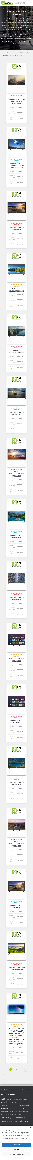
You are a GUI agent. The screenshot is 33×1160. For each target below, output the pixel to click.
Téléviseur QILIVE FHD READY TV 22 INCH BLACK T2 (16, 165)
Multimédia (9, 52)
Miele (16, 1112)
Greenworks (14, 1105)
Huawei (4, 1108)
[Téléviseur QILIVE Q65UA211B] (16, 390)
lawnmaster (19, 1108)
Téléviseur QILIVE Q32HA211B (16, 845)
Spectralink (27, 1117)
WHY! (12, 1121)
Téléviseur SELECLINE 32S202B (16, 351)
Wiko (15, 1121)
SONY (23, 1118)
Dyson (13, 1102)
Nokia (20, 1112)
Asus (11, 1099)
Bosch (4, 1102)
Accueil (4, 52)
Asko (8, 1099)
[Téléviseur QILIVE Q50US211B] (16, 575)
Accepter (16, 1145)
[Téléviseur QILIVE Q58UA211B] (16, 452)
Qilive (16, 1114)
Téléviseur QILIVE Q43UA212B (16, 722)
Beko (18, 1099)
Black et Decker (23, 1099)
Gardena (4, 1106)
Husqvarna (11, 1108)
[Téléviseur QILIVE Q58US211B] (16, 514)
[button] (30, 1128)
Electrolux (17, 1102)
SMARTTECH (19, 1117)
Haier (18, 1105)
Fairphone (28, 1102)
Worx (19, 1121)
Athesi (15, 1099)
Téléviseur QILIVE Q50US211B (16, 598)
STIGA (8, 1121)
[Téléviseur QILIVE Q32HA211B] (16, 822)
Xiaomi (24, 1121)
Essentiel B (23, 1102)
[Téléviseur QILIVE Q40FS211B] (16, 205)
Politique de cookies (10, 1157)
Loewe (26, 1108)
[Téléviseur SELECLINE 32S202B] (16, 329)
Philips (12, 1114)
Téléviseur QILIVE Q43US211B (16, 783)
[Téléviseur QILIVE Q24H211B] (16, 884)
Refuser (16, 1149)
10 (25, 1072)
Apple (4, 1099)
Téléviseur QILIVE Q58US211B (16, 536)
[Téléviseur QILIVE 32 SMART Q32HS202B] (16, 945)
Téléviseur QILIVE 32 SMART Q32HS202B (16, 968)
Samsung (6, 1117)
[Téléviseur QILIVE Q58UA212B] (16, 637)
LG (23, 1109)
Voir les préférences (16, 1154)
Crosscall (10, 1102)
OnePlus (25, 1111)
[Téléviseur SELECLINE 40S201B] (16, 267)
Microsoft (10, 1111)
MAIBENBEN (4, 1111)
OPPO (3, 1114)
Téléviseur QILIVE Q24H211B (16, 906)
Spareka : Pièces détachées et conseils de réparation (15, 1090)
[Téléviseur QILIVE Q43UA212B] (16, 699)
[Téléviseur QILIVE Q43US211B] (16, 760)
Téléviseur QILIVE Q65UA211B (16, 413)
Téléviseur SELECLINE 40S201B (16, 290)
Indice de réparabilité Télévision (19, 52)
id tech (15, 1108)
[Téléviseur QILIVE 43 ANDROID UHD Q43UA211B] (16, 78)
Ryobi (20, 1114)
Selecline (13, 1117)
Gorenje (8, 1105)
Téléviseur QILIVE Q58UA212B (16, 660)
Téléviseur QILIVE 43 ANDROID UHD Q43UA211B (16, 102)
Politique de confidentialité (20, 1157)
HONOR (27, 1105)
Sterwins (3, 1121)
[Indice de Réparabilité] (14, 3)
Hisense (22, 1106)
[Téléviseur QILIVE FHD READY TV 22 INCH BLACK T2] (16, 142)
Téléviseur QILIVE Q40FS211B (16, 228)
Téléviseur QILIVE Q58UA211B (16, 475)
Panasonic (8, 1114)
